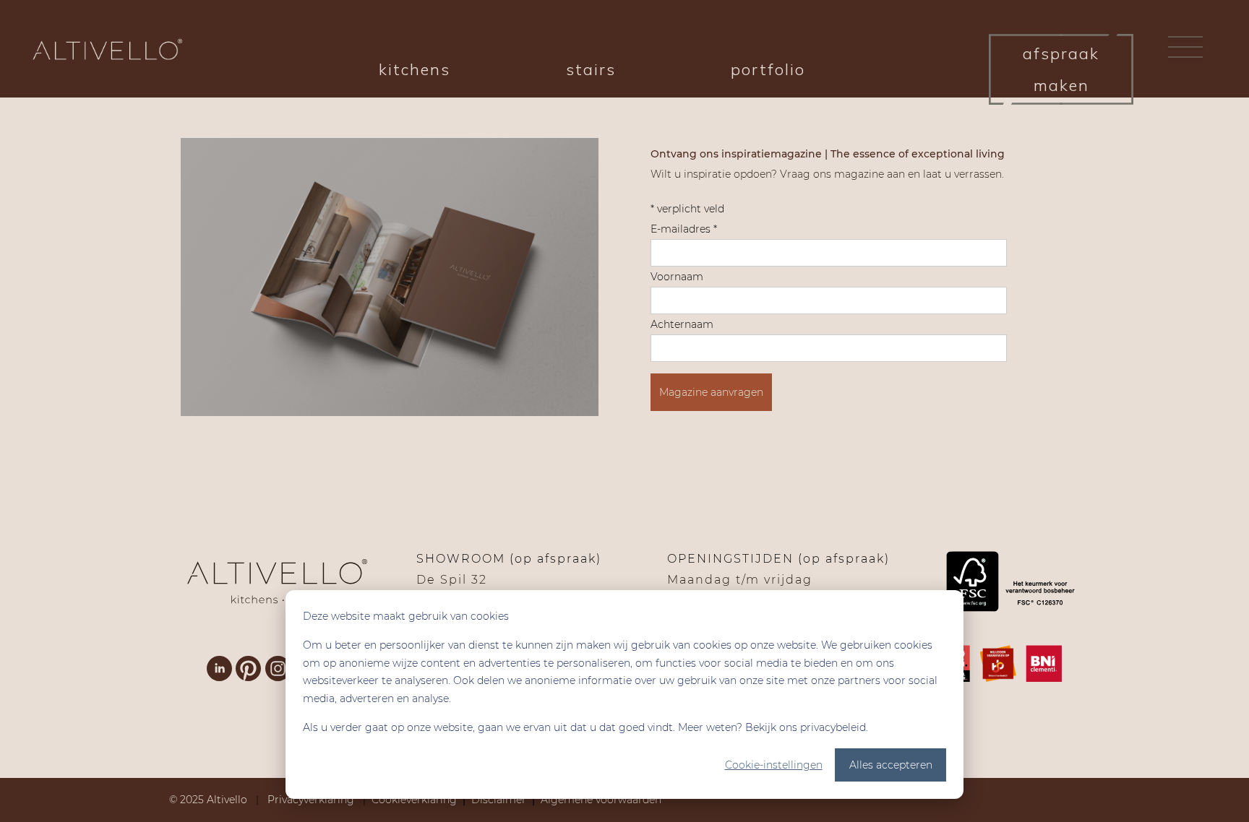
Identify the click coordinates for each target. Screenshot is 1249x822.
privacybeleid (833, 727)
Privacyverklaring (312, 799)
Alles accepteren (890, 764)
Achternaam (682, 324)
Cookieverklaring (414, 799)
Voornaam (677, 276)
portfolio (768, 69)
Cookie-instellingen (774, 764)
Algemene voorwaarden (601, 799)
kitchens (414, 69)
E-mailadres (684, 228)
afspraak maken (1061, 69)
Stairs (591, 69)
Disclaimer (498, 799)
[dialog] (624, 694)
